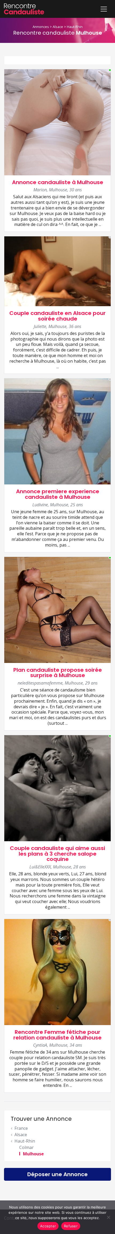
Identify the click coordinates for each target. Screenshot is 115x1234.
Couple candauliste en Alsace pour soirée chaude (57, 315)
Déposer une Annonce (57, 1174)
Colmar (26, 1147)
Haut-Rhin (75, 26)
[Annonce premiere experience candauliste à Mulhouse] (57, 431)
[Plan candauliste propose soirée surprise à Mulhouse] (57, 609)
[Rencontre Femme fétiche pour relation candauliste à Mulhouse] (57, 971)
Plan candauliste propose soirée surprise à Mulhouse (57, 672)
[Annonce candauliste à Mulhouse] (57, 122)
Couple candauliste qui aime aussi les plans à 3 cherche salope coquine (57, 853)
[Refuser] (108, 1217)
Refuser (71, 1226)
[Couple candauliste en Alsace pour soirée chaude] (57, 271)
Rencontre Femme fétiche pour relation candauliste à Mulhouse (57, 1034)
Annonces (41, 26)
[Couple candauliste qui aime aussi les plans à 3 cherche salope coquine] (57, 788)
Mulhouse (33, 1154)
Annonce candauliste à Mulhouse (57, 182)
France (21, 1128)
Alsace (58, 26)
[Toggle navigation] (104, 9)
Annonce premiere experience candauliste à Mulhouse (57, 494)
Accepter (48, 1226)
